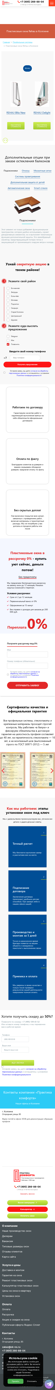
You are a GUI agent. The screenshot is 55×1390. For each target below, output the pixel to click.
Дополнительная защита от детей (28, 182)
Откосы (25, 170)
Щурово (14, 320)
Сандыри (14, 308)
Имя (9, 650)
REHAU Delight (42, 112)
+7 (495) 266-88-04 (32, 1)
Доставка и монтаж (13, 1270)
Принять (15, 1381)
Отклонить (32, 1381)
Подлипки (15, 304)
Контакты (8, 1333)
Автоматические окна (19, 187)
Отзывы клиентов (12, 1252)
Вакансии (7, 1241)
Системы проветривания (27, 176)
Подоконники (11, 170)
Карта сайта (9, 1257)
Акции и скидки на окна (15, 1320)
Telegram (14, 336)
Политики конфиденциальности (29, 375)
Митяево (14, 300)
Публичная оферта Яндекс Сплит (21, 1325)
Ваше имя (6, 1045)
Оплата (6, 1309)
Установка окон (11, 1296)
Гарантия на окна (12, 1275)
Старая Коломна (17, 312)
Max (12, 340)
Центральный (16, 316)
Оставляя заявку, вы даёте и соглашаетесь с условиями (29, 373)
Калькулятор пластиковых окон (20, 1286)
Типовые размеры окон (15, 1246)
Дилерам (7, 1236)
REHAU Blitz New (15, 112)
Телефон (6, 1035)
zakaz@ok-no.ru (11, 1347)
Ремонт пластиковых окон (17, 1280)
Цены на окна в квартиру (16, 1291)
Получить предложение (27, 365)
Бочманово (15, 288)
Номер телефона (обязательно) (21, 661)
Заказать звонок (27, 1194)
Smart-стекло (40, 187)
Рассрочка (8, 1315)
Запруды (14, 292)
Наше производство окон (16, 1231)
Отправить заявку (27, 685)
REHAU (27, 68)
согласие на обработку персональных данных (25, 672)
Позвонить (15, 344)
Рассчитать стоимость (16, 126)
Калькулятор (26, 1209)
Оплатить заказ (27, 1216)
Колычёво (15, 296)
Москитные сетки (42, 170)
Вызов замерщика (26, 1203)
